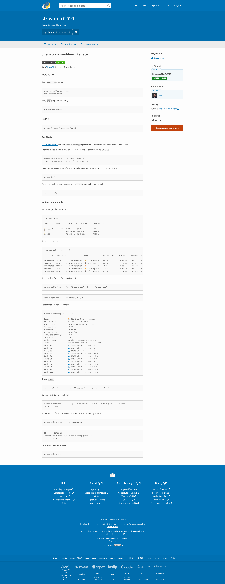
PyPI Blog (95, 489)
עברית (157, 558)
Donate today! (112, 526)
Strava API (50, 67)
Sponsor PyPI (129, 499)
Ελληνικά (112, 558)
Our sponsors (96, 503)
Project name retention (62, 499)
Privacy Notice (160, 499)
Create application (50, 144)
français (72, 558)
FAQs (63, 503)
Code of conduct (160, 496)
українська (103, 558)
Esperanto (165, 558)
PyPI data (156, 69)
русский (149, 558)
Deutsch (120, 558)
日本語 (79, 558)
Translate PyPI (127, 496)
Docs (145, 5)
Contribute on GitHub (127, 492)
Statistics (96, 496)
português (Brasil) (91, 558)
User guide (62, 496)
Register (178, 5)
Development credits (128, 503)
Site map (112, 541)
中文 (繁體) (140, 558)
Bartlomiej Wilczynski (167, 108)
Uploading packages (62, 492)
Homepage (159, 58)
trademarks (136, 531)
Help (137, 5)
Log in (167, 5)
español (64, 558)
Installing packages (62, 489)
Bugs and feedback (129, 489)
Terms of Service (160, 489)
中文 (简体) (129, 558)
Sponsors (156, 5)
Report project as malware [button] (167, 128)
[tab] (50, 44)
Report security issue (161, 492)
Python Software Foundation (111, 534)
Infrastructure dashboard (95, 492)
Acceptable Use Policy (160, 503)
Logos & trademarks (96, 499)
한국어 (173, 558)
